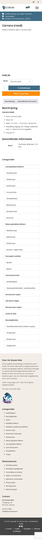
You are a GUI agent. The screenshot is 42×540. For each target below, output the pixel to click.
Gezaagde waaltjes (13, 256)
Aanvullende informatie (27, 101)
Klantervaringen (11, 489)
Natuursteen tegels (13, 307)
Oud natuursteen (12, 275)
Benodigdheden (11, 320)
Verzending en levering (14, 472)
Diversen (10, 218)
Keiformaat (11, 186)
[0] (27, 8)
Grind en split (10, 314)
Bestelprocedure (12, 465)
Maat (5, 81)
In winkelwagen (24, 88)
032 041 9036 (7, 509)
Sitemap (37, 529)
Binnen (9, 262)
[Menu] (37, 8)
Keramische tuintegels (14, 434)
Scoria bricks (11, 192)
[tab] (9, 101)
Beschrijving (10, 101)
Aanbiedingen (10, 413)
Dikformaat (11, 179)
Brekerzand (11, 339)
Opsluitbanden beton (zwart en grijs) (21, 326)
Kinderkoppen (12, 282)
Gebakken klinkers (12, 423)
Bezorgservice (11, 486)
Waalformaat (12, 173)
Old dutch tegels (12, 301)
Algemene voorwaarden (14, 479)
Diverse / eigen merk (15, 250)
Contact (9, 529)
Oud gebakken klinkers (14, 167)
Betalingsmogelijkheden (14, 469)
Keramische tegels (12, 294)
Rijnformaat (11, 205)
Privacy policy (10, 482)
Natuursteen (10, 437)
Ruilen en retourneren (13, 476)
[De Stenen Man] (8, 8)
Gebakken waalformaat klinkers (17, 427)
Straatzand (11, 333)
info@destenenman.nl (9, 511)
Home (4, 30)
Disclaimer (27, 529)
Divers (8, 420)
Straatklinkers (12, 198)
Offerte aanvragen (21, 94)
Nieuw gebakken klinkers (15, 224)
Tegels (8, 454)
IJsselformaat (12, 211)
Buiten (9, 269)
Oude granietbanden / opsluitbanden (21, 288)
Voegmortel (11, 345)
